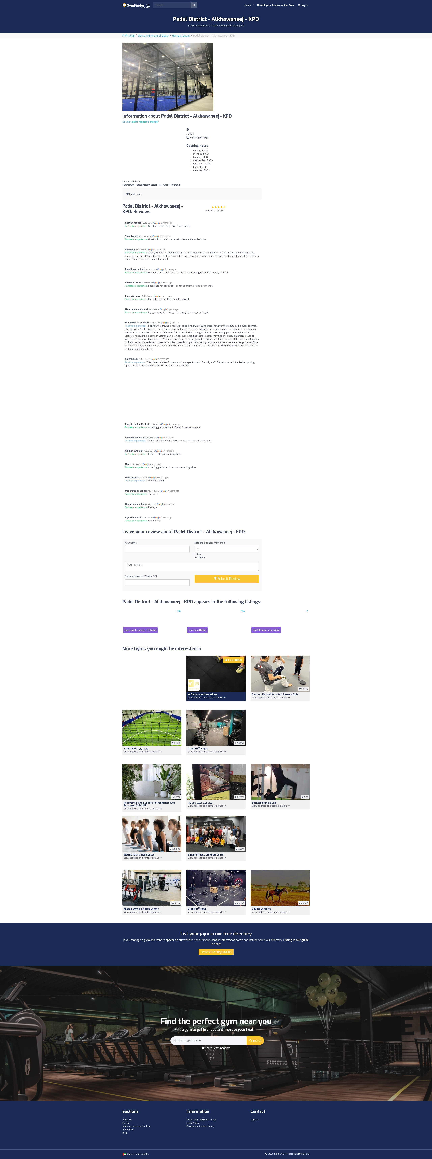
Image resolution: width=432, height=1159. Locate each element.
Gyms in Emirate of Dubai (153, 35)
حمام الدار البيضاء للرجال (200, 802)
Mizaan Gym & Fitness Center (141, 908)
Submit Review (228, 578)
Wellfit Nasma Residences (139, 854)
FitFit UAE (128, 35)
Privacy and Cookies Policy (200, 1126)
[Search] (194, 5)
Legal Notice (193, 1123)
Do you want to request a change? (140, 121)
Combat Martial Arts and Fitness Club (275, 694)
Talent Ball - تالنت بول (136, 748)
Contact (255, 1119)
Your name (131, 542)
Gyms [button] (248, 5)
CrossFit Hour (197, 908)
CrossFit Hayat (197, 748)
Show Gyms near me (217, 1048)
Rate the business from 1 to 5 (210, 542)
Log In (304, 5)
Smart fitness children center (206, 854)
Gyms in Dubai (181, 35)
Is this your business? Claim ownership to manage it (216, 25)
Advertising (128, 1129)
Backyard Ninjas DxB (264, 802)
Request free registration (216, 952)
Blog (124, 1132)
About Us (127, 1119)
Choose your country (137, 1154)
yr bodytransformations (202, 694)
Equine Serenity (261, 908)
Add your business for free (277, 5)
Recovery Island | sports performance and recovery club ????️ (149, 804)
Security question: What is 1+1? (141, 576)
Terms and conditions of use (201, 1119)
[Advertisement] (264, 66)
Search (256, 1040)
